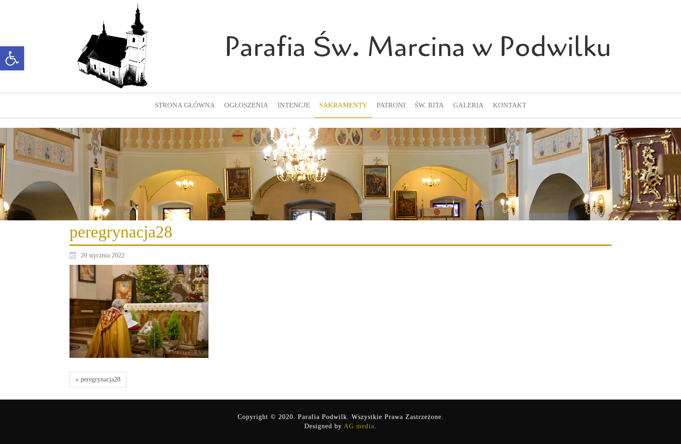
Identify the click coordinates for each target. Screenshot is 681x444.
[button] (12, 58)
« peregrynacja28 (98, 379)
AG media (359, 426)
